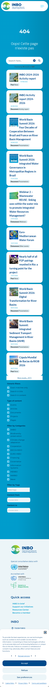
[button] (45, 632)
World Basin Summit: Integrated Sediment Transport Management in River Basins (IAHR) (21, 331)
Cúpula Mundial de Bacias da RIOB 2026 (29, 361)
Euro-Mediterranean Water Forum (27, 236)
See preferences (24, 677)
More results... (24, 378)
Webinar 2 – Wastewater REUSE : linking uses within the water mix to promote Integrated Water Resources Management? (23, 203)
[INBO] (14, 6)
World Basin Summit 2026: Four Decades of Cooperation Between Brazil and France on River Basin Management (23, 129)
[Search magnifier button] (39, 60)
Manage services (24, 656)
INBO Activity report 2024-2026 (27, 99)
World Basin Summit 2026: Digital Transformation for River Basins (23, 296)
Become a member (21, 613)
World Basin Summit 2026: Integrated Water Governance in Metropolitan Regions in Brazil (24, 165)
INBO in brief (18, 604)
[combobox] (18, 490)
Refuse (24, 670)
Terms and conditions (39, 683)
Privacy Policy (23, 683)
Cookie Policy (9, 683)
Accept (24, 663)
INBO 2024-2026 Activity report (29, 76)
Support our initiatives (22, 607)
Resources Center (20, 610)
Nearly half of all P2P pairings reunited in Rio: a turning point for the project (23, 264)
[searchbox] (18, 490)
